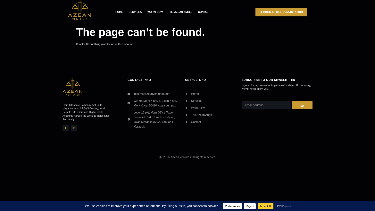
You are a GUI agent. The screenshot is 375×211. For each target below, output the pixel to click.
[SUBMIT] (302, 105)
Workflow (155, 12)
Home (119, 12)
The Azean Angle (180, 12)
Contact (204, 12)
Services (135, 12)
